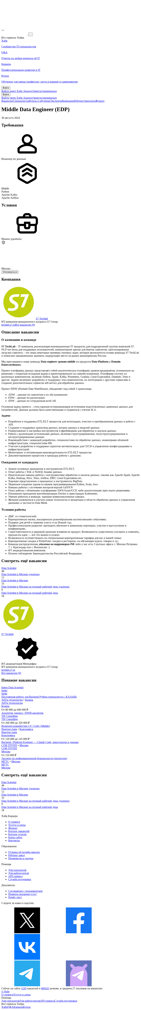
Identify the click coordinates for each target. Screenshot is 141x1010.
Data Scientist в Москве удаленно (20, 574)
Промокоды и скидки (20, 858)
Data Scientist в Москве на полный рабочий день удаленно (35, 586)
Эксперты (56, 100)
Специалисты (21, 100)
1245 (23, 988)
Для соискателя (17, 870)
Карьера (18, 1007)
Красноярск (26, 729)
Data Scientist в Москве (14, 580)
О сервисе (14, 821)
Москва (23, 745)
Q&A (10, 1007)
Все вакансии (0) (25, 324)
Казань (29, 699)
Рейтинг (79, 100)
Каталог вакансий (18, 831)
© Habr (5, 991)
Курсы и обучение (39, 100)
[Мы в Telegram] (27, 985)
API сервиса (15, 876)
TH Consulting (9, 716)
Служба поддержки (19, 879)
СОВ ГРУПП (9, 745)
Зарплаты (89, 100)
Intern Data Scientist (12, 687)
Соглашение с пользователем (25, 891)
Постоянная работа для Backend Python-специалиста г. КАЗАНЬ (39, 696)
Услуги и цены (17, 824)
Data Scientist (8, 568)
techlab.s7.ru (8, 324)
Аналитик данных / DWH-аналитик (22, 712)
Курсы (27, 1007)
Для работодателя (18, 873)
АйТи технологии (12, 699)
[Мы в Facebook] (79, 932)
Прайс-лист (15, 897)
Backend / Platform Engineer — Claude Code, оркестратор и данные (40, 742)
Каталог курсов (17, 834)
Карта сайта (15, 837)
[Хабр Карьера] (14, 34)
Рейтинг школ (16, 855)
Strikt (4, 690)
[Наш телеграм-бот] (79, 985)
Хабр (4, 1007)
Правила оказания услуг (22, 894)
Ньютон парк (9, 729)
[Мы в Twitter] (27, 932)
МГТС (5, 761)
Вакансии (7, 100)
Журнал (99, 100)
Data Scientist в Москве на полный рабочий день (29, 592)
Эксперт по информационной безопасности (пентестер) (34, 758)
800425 (45, 988)
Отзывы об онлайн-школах (24, 852)
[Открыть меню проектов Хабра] (2, 30)
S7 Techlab (42, 318)
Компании (68, 100)
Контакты (14, 840)
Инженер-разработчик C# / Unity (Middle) (25, 726)
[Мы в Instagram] (79, 958)
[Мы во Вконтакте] (27, 958)
